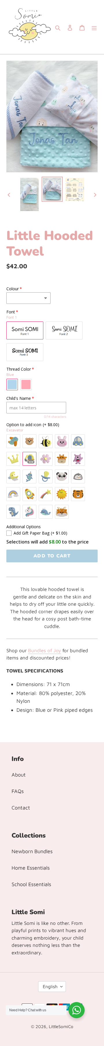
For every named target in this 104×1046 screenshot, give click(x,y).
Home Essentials (31, 868)
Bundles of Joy (44, 650)
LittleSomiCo (61, 1026)
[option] (29, 194)
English (50, 986)
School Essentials (31, 884)
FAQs (18, 791)
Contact (21, 808)
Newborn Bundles (32, 851)
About (19, 775)
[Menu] (94, 27)
